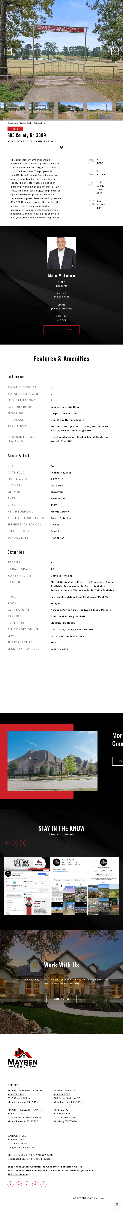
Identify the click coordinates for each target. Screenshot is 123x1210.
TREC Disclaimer (18, 1174)
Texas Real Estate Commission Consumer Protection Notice (45, 1166)
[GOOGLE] (35, 1184)
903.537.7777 (61, 1094)
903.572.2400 (16, 1094)
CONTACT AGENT (61, 329)
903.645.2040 (16, 1139)
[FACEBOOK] (7, 843)
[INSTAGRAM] (15, 843)
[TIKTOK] (23, 843)
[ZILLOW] (43, 1184)
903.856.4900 (61, 1113)
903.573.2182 (61, 297)
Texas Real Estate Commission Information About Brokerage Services (51, 1170)
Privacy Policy (100, 1198)
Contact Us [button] (61, 999)
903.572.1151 (16, 1113)
